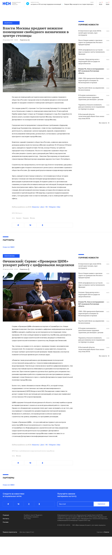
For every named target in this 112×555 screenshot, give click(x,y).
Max (58, 207)
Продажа (26, 218)
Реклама (5, 522)
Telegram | (53, 207)
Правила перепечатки (10, 532)
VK (47, 207)
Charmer (106, 532)
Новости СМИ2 (9, 247)
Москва (32, 218)
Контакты (6, 519)
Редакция (6, 515)
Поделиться (24, 40)
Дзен (42, 207)
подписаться (101, 504)
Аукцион (18, 218)
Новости (35, 207)
